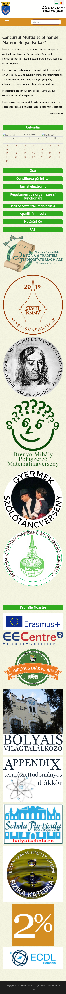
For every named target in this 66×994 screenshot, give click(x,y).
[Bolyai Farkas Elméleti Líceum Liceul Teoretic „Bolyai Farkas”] (7, 8)
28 (42, 157)
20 (33, 153)
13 (33, 149)
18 (16, 153)
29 (50, 157)
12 (25, 149)
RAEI (33, 229)
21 (42, 153)
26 (25, 157)
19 (25, 153)
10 (7, 149)
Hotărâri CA (33, 221)
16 (59, 149)
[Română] (61, 2)
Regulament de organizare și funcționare (33, 196)
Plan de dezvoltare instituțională (33, 206)
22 (50, 153)
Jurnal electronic (33, 186)
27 (33, 157)
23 (59, 153)
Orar (33, 170)
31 (7, 160)
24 (7, 157)
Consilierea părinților (33, 178)
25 (16, 157)
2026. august (29, 134)
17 (7, 153)
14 (42, 149)
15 (50, 149)
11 (16, 149)
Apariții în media (33, 213)
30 (59, 157)
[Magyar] (56, 2)
